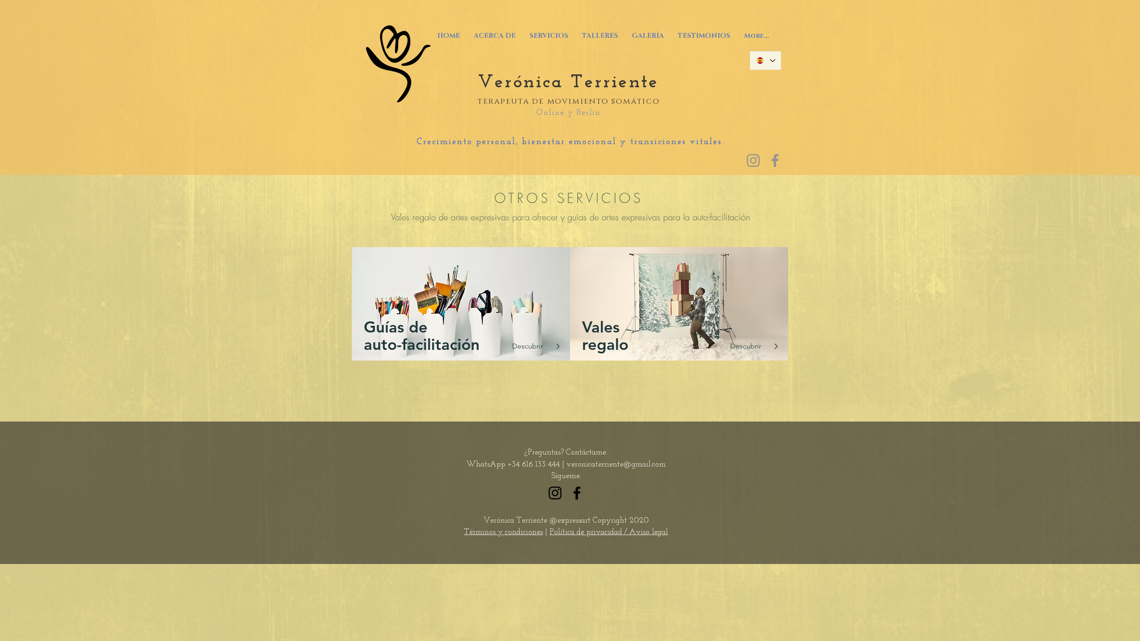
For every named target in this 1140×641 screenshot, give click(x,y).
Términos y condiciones (503, 532)
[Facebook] (775, 160)
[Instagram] (753, 160)
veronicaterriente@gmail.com (616, 465)
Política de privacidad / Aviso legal (609, 532)
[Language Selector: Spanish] (765, 60)
